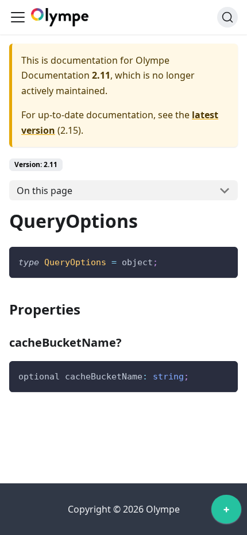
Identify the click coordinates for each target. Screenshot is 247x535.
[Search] (227, 17)
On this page (44, 190)
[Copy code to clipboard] (223, 260)
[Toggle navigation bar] (17, 17)
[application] (226, 512)
